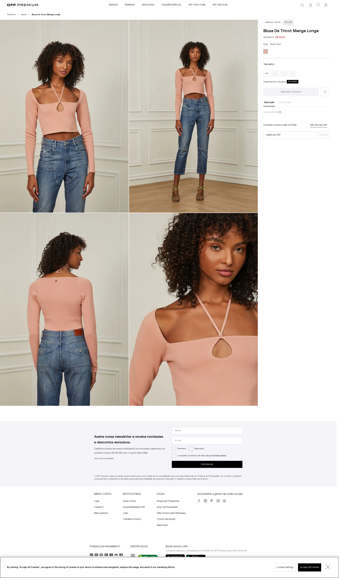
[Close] (328, 567)
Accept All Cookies (309, 567)
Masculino (199, 449)
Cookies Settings (285, 567)
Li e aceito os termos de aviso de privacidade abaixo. (202, 456)
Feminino (181, 449)
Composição (284, 102)
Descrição (269, 102)
